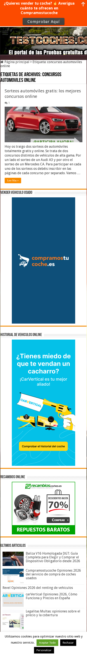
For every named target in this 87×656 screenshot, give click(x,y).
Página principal (16, 62)
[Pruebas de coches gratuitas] (43, 38)
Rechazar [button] (68, 642)
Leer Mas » (13, 180)
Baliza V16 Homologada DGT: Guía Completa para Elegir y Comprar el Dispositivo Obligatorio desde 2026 (53, 557)
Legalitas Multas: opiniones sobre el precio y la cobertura (53, 613)
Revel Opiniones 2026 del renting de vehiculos (38, 588)
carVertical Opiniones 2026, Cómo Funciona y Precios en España (51, 596)
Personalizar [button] (44, 650)
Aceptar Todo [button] (47, 642)
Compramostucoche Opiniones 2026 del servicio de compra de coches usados (53, 574)
